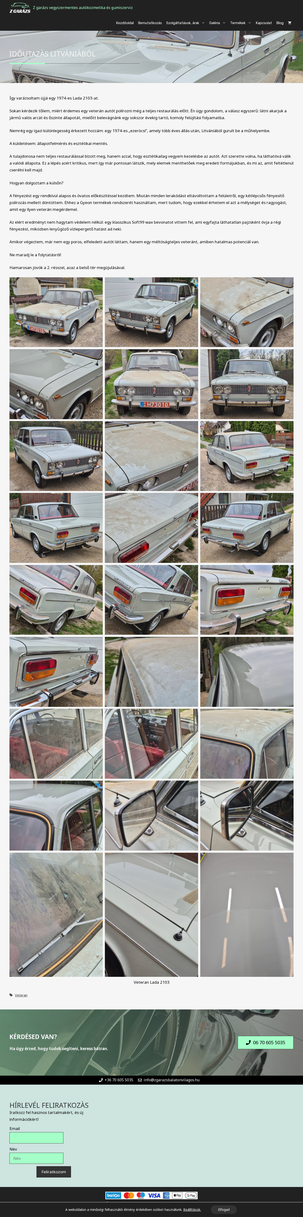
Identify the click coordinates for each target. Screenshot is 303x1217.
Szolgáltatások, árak (182, 23)
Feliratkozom (53, 1171)
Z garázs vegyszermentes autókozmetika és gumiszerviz (83, 7)
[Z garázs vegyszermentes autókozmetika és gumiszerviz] (20, 7)
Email (14, 1128)
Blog (280, 23)
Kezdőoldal (125, 23)
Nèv (13, 1149)
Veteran (21, 995)
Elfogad (224, 1209)
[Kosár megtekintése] (290, 23)
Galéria (214, 23)
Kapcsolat (264, 23)
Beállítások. (192, 1210)
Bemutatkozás (150, 23)
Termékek (237, 23)
